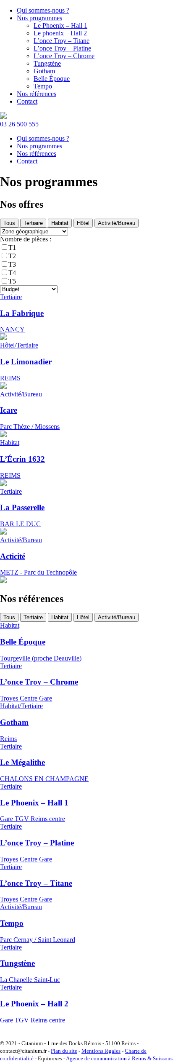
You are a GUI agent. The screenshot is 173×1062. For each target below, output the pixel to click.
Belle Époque (52, 78)
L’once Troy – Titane (61, 40)
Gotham (44, 71)
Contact (27, 101)
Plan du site (64, 1051)
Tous (9, 223)
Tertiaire (33, 223)
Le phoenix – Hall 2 (60, 33)
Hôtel (83, 223)
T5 (12, 281)
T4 (12, 272)
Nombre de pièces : (25, 239)
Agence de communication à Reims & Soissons (119, 1058)
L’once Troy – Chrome (64, 55)
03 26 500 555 (19, 124)
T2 (12, 255)
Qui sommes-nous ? (43, 10)
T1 (12, 247)
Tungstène (47, 63)
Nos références (36, 93)
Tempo (43, 86)
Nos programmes (39, 17)
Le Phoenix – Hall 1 (60, 25)
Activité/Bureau (116, 223)
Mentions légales (101, 1051)
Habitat (59, 223)
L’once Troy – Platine (62, 48)
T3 (12, 264)
